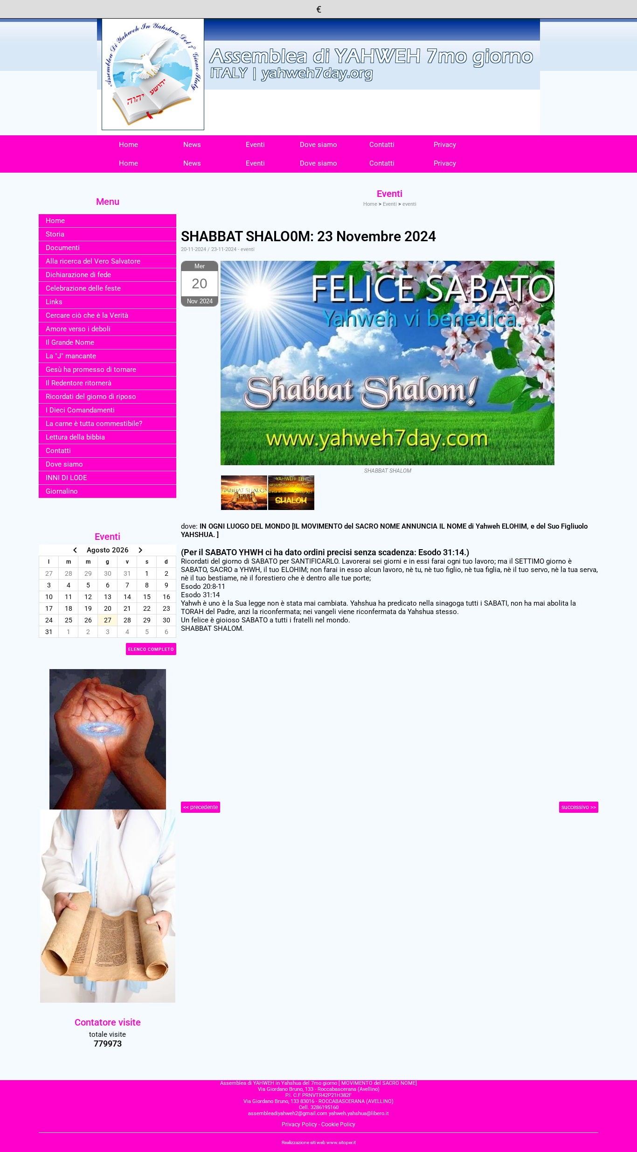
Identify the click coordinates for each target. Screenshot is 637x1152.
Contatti (382, 144)
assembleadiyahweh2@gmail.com (287, 1113)
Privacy (445, 144)
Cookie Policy (338, 1124)
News (192, 144)
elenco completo (151, 649)
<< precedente (200, 807)
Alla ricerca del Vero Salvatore (93, 261)
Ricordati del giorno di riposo (91, 396)
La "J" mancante (71, 356)
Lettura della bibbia (75, 437)
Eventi (255, 144)
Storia (55, 234)
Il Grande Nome (70, 342)
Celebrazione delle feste (83, 288)
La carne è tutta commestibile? (94, 423)
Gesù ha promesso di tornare (91, 369)
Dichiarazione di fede (78, 275)
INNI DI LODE (66, 478)
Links (54, 302)
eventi (409, 204)
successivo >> (578, 807)
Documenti (63, 248)
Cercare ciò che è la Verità (87, 315)
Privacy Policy (299, 1124)
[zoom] (244, 492)
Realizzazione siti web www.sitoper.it (319, 1142)
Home (128, 144)
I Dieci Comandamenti (80, 410)
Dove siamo (318, 144)
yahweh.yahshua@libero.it (359, 1113)
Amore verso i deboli (78, 329)
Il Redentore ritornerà (78, 383)
